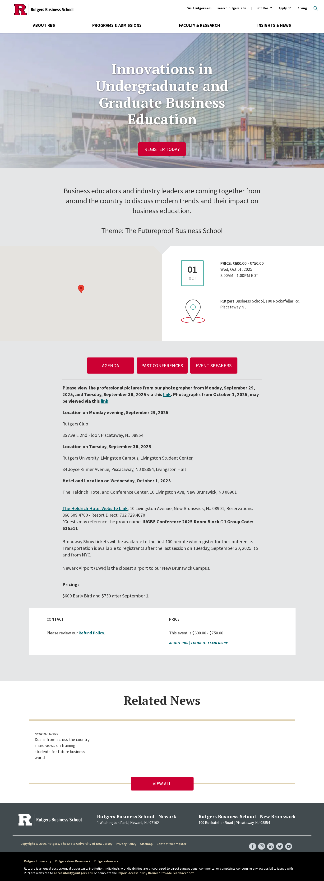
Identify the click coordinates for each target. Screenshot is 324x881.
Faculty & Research (199, 25)
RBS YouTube (288, 841)
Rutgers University (37, 861)
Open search (316, 8)
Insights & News (274, 25)
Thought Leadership (209, 642)
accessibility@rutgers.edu (73, 873)
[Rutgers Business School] (44, 9)
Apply (283, 8)
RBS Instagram (261, 841)
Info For (262, 8)
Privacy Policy (126, 844)
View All (162, 783)
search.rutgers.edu (231, 8)
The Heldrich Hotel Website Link (95, 508)
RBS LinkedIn (270, 841)
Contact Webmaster (171, 844)
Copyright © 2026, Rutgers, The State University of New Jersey (66, 843)
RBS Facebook (252, 841)
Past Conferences (162, 365)
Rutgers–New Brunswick (72, 861)
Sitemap (146, 844)
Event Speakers (213, 365)
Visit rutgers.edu (200, 8)
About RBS (44, 25)
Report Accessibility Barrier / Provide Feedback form (156, 873)
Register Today (162, 149)
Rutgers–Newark (106, 861)
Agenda (110, 365)
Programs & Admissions (117, 25)
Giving (302, 8)
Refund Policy (91, 633)
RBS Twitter (279, 841)
